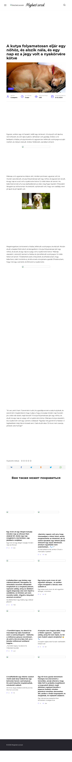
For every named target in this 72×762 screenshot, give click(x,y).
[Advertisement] (36, 28)
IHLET (10, 88)
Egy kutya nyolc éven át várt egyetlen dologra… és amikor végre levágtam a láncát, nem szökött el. (50, 583)
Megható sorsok (35, 5)
